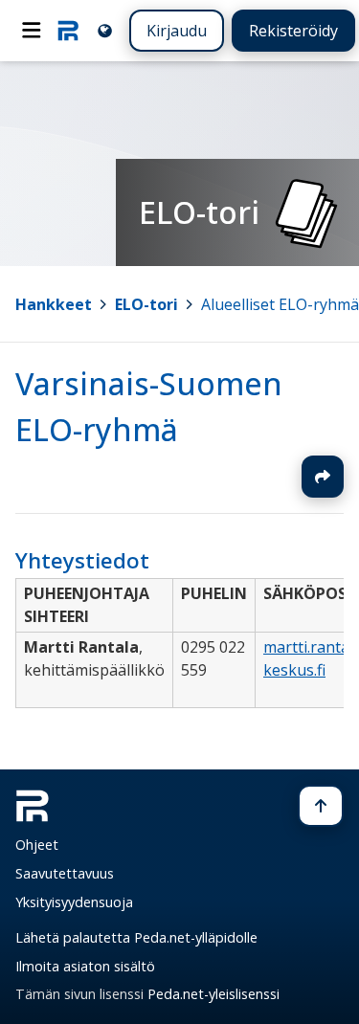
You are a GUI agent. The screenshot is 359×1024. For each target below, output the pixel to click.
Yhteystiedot (82, 560)
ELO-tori (146, 304)
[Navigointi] (31, 30)
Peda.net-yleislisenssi (213, 994)
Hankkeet (53, 304)
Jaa (323, 477)
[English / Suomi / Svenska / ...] (105, 30)
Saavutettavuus (64, 873)
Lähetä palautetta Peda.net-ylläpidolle (136, 937)
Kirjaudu (176, 30)
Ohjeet (36, 844)
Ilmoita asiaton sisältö (85, 966)
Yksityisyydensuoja (74, 902)
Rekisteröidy (293, 30)
